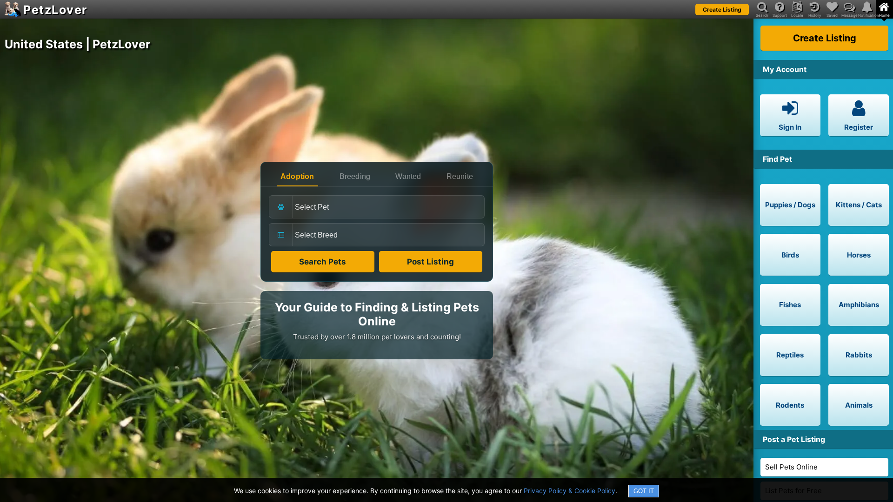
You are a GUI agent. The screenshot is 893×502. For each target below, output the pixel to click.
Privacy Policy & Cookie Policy (569, 491)
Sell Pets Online (791, 466)
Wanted (408, 176)
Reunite (459, 176)
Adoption (297, 176)
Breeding (355, 176)
